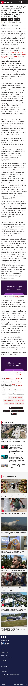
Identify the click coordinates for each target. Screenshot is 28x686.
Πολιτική (16, 19)
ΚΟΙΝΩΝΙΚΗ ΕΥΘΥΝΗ (5, 669)
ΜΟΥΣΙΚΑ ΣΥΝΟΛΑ (5, 666)
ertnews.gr (13, 391)
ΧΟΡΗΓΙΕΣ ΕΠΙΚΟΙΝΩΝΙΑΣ (6, 658)
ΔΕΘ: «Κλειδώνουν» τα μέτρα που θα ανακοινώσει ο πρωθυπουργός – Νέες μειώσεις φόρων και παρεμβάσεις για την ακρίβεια (13, 609)
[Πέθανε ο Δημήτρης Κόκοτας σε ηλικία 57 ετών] (14, 562)
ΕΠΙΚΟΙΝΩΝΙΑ (4, 671)
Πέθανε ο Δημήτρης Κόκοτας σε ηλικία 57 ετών (13, 570)
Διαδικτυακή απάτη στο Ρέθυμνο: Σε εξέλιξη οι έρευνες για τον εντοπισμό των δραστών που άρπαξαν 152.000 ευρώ (16, 458)
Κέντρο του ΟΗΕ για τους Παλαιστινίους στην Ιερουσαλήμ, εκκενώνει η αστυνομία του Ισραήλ (13, 441)
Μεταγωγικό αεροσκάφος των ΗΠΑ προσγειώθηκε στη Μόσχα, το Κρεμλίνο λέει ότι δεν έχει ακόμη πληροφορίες (13, 629)
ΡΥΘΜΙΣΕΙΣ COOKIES (5, 677)
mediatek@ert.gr (5, 640)
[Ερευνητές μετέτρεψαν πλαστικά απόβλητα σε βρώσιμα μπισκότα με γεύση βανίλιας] (14, 543)
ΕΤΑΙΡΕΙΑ (3, 650)
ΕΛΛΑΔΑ (10, 19)
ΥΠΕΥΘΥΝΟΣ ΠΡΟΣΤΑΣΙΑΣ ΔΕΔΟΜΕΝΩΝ (10, 674)
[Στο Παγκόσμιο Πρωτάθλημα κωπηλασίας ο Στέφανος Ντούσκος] (4, 465)
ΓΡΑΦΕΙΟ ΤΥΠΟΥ (4, 652)
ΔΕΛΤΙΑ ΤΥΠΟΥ (4, 655)
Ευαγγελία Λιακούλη (8, 400)
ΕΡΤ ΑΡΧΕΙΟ (3, 660)
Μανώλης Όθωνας (19, 400)
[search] (19, 2)
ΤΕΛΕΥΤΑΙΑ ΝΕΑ (9, 476)
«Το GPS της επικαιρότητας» (15, 397)
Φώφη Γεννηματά (20, 403)
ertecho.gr (18, 297)
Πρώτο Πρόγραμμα (9, 403)
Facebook (17, 383)
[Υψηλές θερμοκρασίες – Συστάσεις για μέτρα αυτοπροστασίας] (14, 505)
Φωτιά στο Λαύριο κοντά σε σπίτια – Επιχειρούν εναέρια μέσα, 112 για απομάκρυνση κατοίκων (13, 533)
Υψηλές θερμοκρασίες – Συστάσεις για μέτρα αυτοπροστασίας (13, 514)
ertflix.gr (17, 296)
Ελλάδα (18, 378)
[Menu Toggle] (11, 2)
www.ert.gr (3, 684)
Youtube (20, 385)
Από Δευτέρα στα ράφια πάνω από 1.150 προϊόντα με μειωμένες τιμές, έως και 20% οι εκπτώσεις (13, 495)
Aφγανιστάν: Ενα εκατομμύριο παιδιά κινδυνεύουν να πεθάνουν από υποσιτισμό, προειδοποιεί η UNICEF (12, 589)
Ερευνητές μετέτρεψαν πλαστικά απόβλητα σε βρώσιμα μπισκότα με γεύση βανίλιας (13, 552)
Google (20, 382)
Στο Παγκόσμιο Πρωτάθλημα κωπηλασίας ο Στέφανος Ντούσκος (17, 466)
